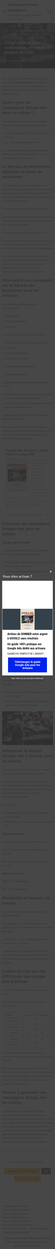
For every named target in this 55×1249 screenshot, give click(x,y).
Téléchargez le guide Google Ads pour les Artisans (27, 665)
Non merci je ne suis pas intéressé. (27, 678)
